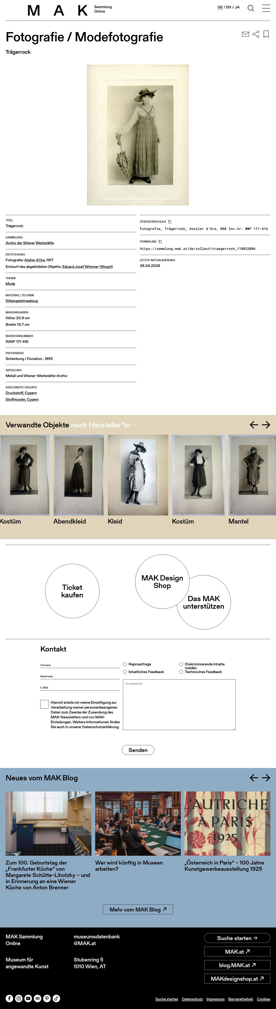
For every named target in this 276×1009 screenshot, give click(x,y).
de (220, 7)
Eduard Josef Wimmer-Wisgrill (87, 266)
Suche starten (234, 938)
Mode (10, 283)
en (228, 7)
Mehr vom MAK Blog (135, 909)
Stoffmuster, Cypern (22, 399)
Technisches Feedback (203, 672)
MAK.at (234, 951)
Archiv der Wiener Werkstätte (30, 243)
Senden (138, 750)
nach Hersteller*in (100, 425)
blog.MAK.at (234, 965)
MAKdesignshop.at (234, 979)
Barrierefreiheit (240, 999)
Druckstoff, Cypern (21, 393)
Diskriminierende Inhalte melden (205, 666)
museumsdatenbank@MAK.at (97, 940)
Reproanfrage (140, 664)
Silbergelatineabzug (22, 301)
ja (237, 7)
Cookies (263, 999)
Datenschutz (192, 999)
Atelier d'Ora (34, 260)
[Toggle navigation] (266, 9)
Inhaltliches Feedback (146, 672)
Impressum (216, 999)
